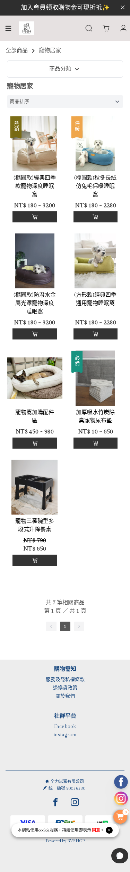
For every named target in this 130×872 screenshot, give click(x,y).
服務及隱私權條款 (65, 679)
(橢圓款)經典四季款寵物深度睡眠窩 (35, 186)
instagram (65, 735)
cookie (44, 830)
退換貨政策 (65, 688)
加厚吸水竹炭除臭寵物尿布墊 (95, 416)
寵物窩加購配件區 (34, 416)
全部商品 (17, 50)
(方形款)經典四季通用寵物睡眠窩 (95, 299)
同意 (96, 830)
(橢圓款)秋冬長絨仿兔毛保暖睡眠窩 (95, 186)
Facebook (65, 726)
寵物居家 (50, 50)
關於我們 (65, 696)
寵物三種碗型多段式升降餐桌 (34, 525)
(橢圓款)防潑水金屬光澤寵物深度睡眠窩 (35, 303)
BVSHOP (75, 841)
